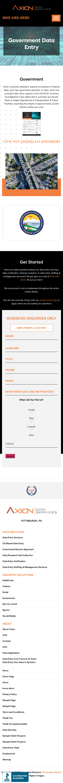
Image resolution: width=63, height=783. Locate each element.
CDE (5, 635)
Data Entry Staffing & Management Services (25, 567)
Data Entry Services (13, 537)
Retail (5, 592)
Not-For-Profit (10, 604)
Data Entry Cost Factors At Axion (19, 658)
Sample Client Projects (14, 735)
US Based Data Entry (13, 543)
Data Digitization (11, 653)
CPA (5, 647)
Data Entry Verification (14, 561)
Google (31, 409)
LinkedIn (31, 426)
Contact (7, 641)
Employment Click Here (31, 328)
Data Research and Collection (18, 555)
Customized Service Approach (18, 549)
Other (31, 435)
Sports (6, 610)
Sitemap (7, 759)
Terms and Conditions (13, 712)
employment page (48, 300)
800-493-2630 (16, 17)
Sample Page (9, 700)
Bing (31, 418)
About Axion (9, 629)
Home (5, 682)
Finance (6, 586)
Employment (9, 753)
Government (9, 598)
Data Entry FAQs (11, 747)
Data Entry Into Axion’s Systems (19, 662)
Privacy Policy (10, 694)
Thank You (8, 718)
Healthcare (8, 580)
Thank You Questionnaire (15, 724)
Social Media (9, 616)
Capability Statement (40, 141)
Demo (6, 670)
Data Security (9, 729)
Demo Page (8, 676)
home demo (8, 688)
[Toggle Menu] (56, 18)
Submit (10, 456)
